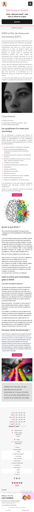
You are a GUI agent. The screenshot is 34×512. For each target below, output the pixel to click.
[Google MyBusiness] (17, 479)
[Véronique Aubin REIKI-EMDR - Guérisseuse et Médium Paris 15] (4, 4)
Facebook (4, 489)
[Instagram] (19, 479)
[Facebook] (14, 479)
